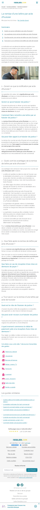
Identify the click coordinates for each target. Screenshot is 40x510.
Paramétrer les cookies (20, 496)
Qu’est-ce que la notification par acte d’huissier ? (18, 31)
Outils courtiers (11, 461)
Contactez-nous (28, 450)
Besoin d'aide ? (28, 454)
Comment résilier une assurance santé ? (15, 423)
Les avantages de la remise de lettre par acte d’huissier (20, 34)
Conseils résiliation (11, 6)
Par (23, 20)
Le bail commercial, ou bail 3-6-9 (13, 420)
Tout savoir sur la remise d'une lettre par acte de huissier (21, 40)
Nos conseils (11, 450)
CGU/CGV (28, 457)
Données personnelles (28, 447)
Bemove (20, 493)
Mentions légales (11, 457)
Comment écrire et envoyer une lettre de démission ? (19, 414)
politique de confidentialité (25, 477)
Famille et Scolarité (22, 6)
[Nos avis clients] (20, 445)
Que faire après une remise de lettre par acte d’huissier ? (21, 37)
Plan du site (11, 454)
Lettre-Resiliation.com (20, 501)
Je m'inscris (32, 470)
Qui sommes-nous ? (29, 461)
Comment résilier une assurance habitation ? (16, 410)
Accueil (3, 6)
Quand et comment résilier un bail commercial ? (17, 407)
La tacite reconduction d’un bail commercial (16, 417)
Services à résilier (11, 447)
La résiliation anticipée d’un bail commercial (16, 404)
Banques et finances (11, 360)
